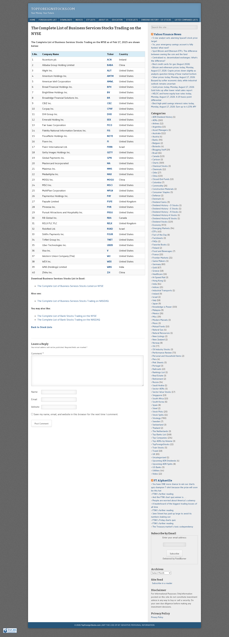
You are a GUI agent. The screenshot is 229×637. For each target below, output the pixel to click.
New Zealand (159, 339)
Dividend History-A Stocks (165, 215)
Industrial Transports (162, 290)
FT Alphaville (163, 480)
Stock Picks (158, 411)
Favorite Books (160, 244)
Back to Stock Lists (41, 327)
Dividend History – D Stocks (166, 205)
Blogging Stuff (159, 149)
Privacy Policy (157, 617)
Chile (155, 172)
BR (108, 97)
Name (34, 391)
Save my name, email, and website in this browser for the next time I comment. (76, 414)
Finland (156, 247)
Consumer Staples (161, 192)
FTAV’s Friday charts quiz (164, 520)
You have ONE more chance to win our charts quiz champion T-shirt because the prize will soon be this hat (174, 487)
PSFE (109, 201)
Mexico (156, 313)
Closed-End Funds (161, 179)
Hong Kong (158, 280)
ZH (108, 272)
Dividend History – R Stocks (166, 211)
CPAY (109, 108)
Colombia (157, 182)
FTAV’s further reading (163, 493)
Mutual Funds (159, 326)
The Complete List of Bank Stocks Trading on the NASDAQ (68, 319)
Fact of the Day (160, 234)
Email (34, 399)
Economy (157, 225)
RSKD (110, 228)
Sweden (156, 421)
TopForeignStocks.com (53, 9)
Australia (157, 133)
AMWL (110, 81)
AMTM (110, 75)
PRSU (110, 212)
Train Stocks (158, 447)
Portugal (156, 365)
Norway (156, 342)
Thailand (156, 428)
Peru (155, 359)
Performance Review (162, 352)
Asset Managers (160, 130)
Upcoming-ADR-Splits (163, 464)
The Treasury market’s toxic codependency (173, 526)
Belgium (156, 143)
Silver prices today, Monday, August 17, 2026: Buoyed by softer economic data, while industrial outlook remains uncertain (174, 80)
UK (154, 454)
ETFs (155, 231)
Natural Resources (161, 333)
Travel (155, 450)
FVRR (109, 146)
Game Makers (159, 261)
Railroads (157, 369)
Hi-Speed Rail (159, 277)
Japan (155, 303)
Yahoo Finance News (167, 34)
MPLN (110, 190)
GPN (109, 157)
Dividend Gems (160, 202)
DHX (109, 114)
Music (155, 323)
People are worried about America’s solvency (174, 500)
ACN (109, 59)
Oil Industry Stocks (161, 349)
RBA (109, 217)
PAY (109, 196)
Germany (157, 264)
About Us (103, 20)
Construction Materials (163, 189)
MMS (109, 168)
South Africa (158, 398)
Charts (156, 162)
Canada (156, 156)
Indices (79, 20)
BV (108, 92)
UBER (110, 245)
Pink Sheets (158, 362)
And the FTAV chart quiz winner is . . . (170, 497)
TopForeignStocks (161, 444)
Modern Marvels (160, 319)
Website (35, 406)
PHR (109, 206)
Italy (154, 300)
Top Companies (160, 437)
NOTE (110, 136)
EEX (109, 119)
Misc (155, 316)
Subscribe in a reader (162, 583)
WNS (109, 266)
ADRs (155, 120)
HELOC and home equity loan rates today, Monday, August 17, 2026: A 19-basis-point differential (171, 96)
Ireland (156, 293)
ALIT (109, 70)
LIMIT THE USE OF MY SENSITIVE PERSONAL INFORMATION (128, 625)
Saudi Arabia (158, 385)
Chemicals (157, 169)
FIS (108, 130)
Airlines (156, 123)
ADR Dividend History (162, 117)
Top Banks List (159, 434)
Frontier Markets (160, 257)
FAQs (155, 241)
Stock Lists (132, 20)
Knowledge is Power (162, 306)
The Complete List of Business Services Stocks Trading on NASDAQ (73, 300)
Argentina (157, 126)
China (155, 175)
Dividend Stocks (160, 221)
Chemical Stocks (160, 166)
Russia (156, 382)
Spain (155, 405)
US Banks (157, 467)
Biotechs (157, 146)
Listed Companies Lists (186, 20)
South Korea (158, 401)
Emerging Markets (161, 228)
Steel (155, 408)
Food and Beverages (162, 251)
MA (108, 163)
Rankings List (159, 372)
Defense (156, 195)
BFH (109, 86)
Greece (156, 270)
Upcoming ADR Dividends (164, 460)
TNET (110, 239)
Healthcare (158, 274)
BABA (110, 65)
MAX (109, 174)
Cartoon (156, 159)
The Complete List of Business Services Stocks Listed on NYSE (70, 285)
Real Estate (158, 375)
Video (155, 473)
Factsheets (158, 238)
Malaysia (156, 310)
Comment (37, 353)
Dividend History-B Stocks (165, 218)
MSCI (109, 185)
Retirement (158, 378)
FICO (109, 125)
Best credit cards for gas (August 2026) (171, 64)
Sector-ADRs (159, 388)
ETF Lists (90, 20)
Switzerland (158, 424)
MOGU (110, 179)
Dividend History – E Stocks (165, 208)
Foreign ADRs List (48, 20)
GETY (110, 152)
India (155, 283)
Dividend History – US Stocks (156, 20)
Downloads (66, 20)
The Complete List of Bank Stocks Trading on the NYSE (67, 315)
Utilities (156, 470)
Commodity (158, 185)
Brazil (155, 153)
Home (32, 20)
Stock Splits (158, 414)
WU (108, 256)
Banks (155, 139)
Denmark (157, 198)
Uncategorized (159, 457)
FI (108, 141)
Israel (155, 297)
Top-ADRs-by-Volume (162, 441)
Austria (156, 136)
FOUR (110, 234)
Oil (154, 346)
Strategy (157, 418)
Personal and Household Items (167, 356)
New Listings (159, 336)
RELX (109, 223)
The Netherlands (160, 431)
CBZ (109, 103)
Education (117, 20)
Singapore (157, 395)
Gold (155, 267)
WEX (109, 261)
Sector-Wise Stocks (162, 392)
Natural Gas (158, 329)
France (156, 254)
